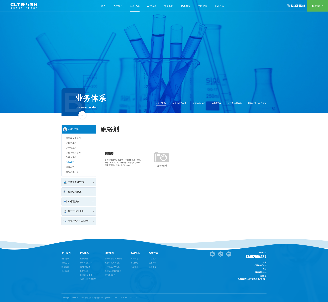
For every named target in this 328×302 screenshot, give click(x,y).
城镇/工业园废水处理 (113, 271)
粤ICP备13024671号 (129, 298)
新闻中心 (202, 5)
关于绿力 (118, 5)
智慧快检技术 (199, 103)
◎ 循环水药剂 (72, 172)
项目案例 (168, 5)
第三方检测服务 (235, 103)
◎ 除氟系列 (71, 157)
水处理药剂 (161, 103)
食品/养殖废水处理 (112, 263)
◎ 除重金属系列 (73, 152)
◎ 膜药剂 (70, 167)
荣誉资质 (65, 267)
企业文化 (65, 263)
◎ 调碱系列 (71, 148)
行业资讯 (134, 267)
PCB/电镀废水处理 (112, 267)
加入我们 (65, 271)
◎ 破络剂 (70, 162)
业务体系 (135, 5)
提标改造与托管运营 (257, 103)
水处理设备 (216, 103)
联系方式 (219, 5)
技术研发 (185, 5)
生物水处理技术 (179, 103)
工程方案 (151, 5)
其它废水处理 (110, 275)
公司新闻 (134, 259)
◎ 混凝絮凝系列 (73, 138)
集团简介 (65, 259)
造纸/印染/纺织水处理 (113, 259)
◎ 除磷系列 (71, 143)
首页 (103, 5)
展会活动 (134, 263)
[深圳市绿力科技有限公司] (24, 6)
